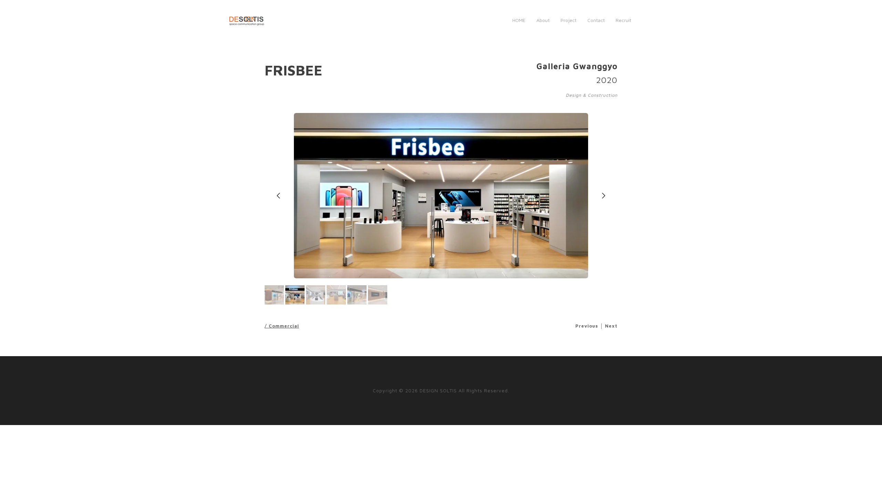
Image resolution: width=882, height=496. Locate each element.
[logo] (247, 20)
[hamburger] (273, 20)
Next (611, 326)
